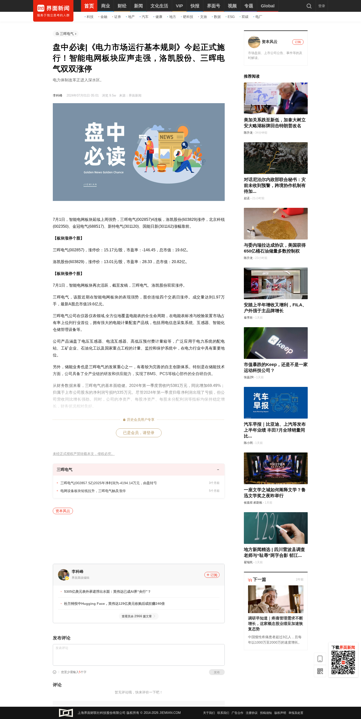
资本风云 (63, 511)
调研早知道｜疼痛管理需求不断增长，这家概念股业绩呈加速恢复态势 (275, 623)
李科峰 (57, 95)
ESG (231, 17)
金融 (103, 17)
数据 (217, 17)
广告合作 (237, 713)
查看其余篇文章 (137, 616)
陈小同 (248, 443)
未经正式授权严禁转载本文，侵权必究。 (84, 454)
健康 (158, 17)
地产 (131, 17)
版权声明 (280, 713)
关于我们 (209, 713)
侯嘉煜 (248, 502)
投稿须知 (266, 713)
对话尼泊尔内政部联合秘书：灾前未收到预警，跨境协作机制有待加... (275, 185)
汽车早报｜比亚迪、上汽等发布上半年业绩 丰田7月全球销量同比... (275, 430)
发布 (217, 672)
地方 (172, 17)
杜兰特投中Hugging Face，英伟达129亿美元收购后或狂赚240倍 (114, 604)
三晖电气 (67, 34)
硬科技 (188, 17)
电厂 (258, 17)
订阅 (213, 575)
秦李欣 (248, 317)
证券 (117, 17)
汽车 (145, 17)
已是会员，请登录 (138, 433)
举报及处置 (296, 713)
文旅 (203, 17)
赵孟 (247, 198)
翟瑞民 (248, 562)
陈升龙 (248, 132)
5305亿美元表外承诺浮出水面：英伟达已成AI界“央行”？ (107, 591)
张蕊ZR (249, 377)
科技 (90, 17)
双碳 (245, 17)
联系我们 (223, 713)
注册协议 (252, 713)
